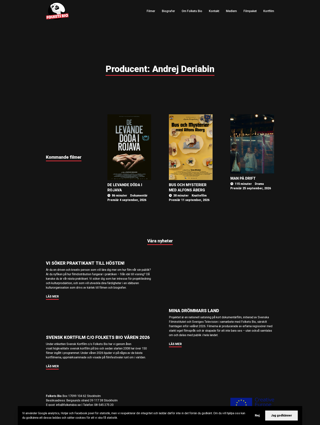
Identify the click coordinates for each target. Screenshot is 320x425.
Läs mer (52, 296)
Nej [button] (257, 415)
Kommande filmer (63, 157)
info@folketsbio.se (68, 405)
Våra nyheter (160, 240)
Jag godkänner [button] (281, 415)
